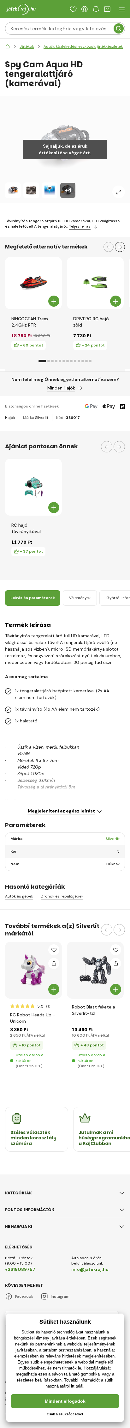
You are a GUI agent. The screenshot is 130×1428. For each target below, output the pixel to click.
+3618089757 (20, 1269)
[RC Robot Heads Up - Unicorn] (33, 970)
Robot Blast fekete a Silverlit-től (93, 1010)
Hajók (10, 417)
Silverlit (41, 417)
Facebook (24, 1296)
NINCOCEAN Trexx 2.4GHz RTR (29, 322)
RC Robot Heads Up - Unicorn (32, 1018)
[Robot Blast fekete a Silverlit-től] (95, 970)
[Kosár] (107, 9)
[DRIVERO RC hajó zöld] (95, 283)
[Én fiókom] (84, 9)
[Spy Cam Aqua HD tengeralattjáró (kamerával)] (13, 190)
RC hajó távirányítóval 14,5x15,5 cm (26, 528)
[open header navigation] (121, 9)
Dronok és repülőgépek (62, 896)
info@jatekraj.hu (90, 1269)
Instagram (60, 1296)
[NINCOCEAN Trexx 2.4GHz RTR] (33, 283)
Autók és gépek (19, 896)
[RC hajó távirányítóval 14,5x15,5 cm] (33, 487)
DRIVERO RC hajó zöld (91, 322)
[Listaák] (73, 9)
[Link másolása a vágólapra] (53, 963)
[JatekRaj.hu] (7, 47)
